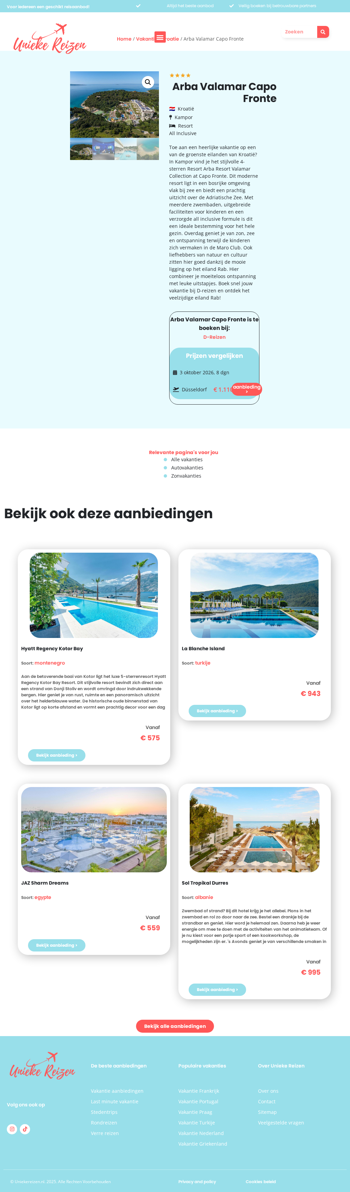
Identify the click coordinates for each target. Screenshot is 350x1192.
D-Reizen (214, 337)
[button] (160, 37)
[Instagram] (12, 1129)
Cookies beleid (261, 1181)
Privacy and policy (197, 1181)
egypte (43, 897)
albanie (204, 897)
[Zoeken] (323, 32)
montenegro (50, 662)
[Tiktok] (25, 1129)
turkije (203, 662)
